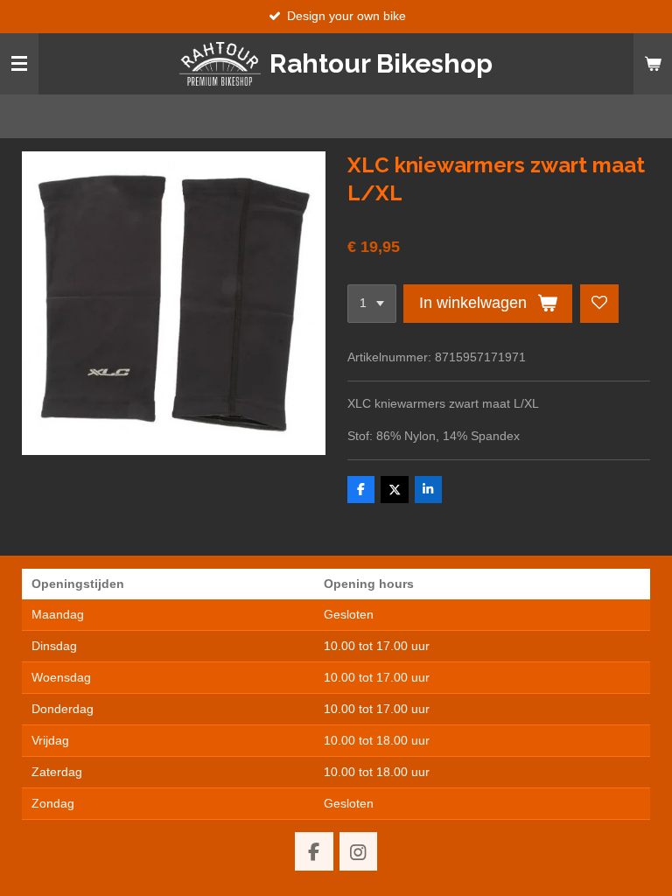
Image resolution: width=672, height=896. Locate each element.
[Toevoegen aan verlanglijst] (599, 303)
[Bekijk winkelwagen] (653, 63)
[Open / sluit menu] (19, 63)
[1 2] (371, 303)
